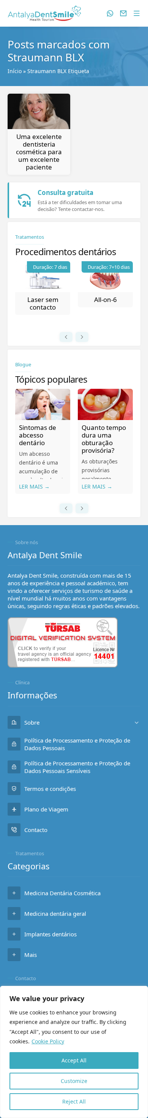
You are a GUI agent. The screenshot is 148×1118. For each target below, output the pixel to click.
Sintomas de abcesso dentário (37, 435)
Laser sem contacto (42, 303)
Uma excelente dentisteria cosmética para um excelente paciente (39, 151)
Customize (74, 1080)
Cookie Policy (47, 1041)
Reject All (74, 1101)
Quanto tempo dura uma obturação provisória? (104, 439)
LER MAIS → (34, 486)
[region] (74, 1052)
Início (15, 71)
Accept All (74, 1060)
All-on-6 (105, 299)
